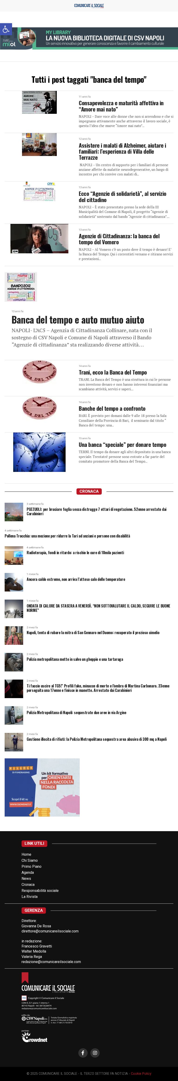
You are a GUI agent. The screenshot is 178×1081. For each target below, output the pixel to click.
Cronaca (28, 884)
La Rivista (30, 896)
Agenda (28, 872)
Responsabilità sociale (40, 890)
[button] (6, 29)
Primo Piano (31, 866)
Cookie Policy (141, 1074)
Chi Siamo (30, 860)
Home (26, 854)
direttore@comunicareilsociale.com (50, 931)
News (26, 878)
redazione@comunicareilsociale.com (51, 962)
